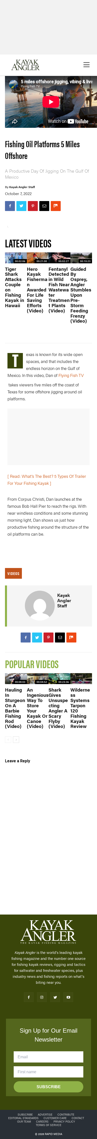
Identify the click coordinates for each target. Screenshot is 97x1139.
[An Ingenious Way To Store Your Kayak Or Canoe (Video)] (38, 678)
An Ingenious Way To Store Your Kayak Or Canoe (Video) (37, 707)
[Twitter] (21, 206)
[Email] (44, 206)
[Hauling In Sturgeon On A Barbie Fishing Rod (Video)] (16, 678)
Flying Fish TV (71, 375)
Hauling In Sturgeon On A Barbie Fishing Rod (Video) (15, 707)
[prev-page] (8, 739)
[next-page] (16, 739)
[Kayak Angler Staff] (40, 606)
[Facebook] (10, 206)
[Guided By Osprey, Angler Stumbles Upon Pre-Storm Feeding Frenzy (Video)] (81, 257)
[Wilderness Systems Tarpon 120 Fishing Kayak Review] (81, 678)
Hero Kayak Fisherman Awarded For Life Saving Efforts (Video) (37, 290)
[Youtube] (68, 997)
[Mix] (56, 206)
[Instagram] (42, 997)
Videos (13, 573)
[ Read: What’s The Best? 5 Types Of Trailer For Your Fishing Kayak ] (46, 479)
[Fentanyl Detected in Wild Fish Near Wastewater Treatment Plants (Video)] (59, 257)
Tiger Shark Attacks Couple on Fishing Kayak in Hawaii (14, 287)
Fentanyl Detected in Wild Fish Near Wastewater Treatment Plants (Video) (59, 290)
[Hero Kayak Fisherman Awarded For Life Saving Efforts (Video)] (38, 257)
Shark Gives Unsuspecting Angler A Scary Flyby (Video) (58, 707)
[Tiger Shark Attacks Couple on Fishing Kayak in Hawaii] (16, 257)
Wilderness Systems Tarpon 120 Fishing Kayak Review (80, 707)
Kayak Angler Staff (22, 187)
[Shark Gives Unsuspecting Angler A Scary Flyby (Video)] (59, 678)
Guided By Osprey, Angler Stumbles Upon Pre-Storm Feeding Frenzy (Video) (80, 295)
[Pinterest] (33, 206)
